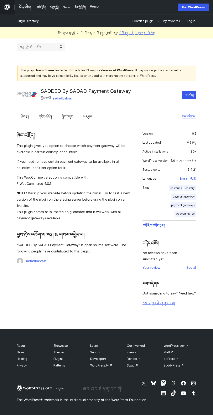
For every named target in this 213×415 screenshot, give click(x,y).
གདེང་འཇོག (45, 116)
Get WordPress (193, 7)
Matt (168, 352)
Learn (94, 345)
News (20, 352)
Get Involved (136, 345)
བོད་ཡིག (60, 388)
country (190, 188)
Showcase (60, 345)
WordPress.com (176, 345)
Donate (134, 358)
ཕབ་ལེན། (189, 95)
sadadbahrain (63, 98)
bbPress (171, 358)
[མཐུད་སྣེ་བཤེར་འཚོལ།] (61, 47)
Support (96, 352)
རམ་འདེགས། (189, 116)
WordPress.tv (101, 365)
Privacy (22, 365)
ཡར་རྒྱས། (88, 116)
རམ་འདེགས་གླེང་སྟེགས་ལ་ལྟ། (158, 303)
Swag (132, 365)
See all (191, 267)
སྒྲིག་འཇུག (67, 116)
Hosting (22, 358)
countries (176, 188)
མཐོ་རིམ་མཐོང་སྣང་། (153, 225)
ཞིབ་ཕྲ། (25, 116)
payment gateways (183, 205)
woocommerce (185, 213)
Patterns (59, 365)
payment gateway (184, 196)
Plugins (58, 358)
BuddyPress (174, 365)
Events (131, 352)
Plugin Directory (28, 21)
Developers (98, 358)
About (21, 345)
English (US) (188, 178)
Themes (59, 352)
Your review (151, 267)
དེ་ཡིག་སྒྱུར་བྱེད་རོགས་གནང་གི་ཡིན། (137, 33)
